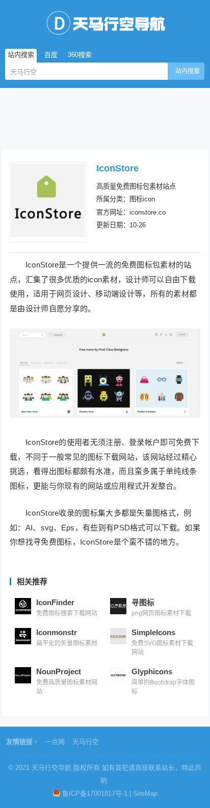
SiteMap (145, 793)
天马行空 (85, 741)
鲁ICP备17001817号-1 (94, 793)
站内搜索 (187, 71)
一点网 (55, 741)
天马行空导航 (51, 767)
